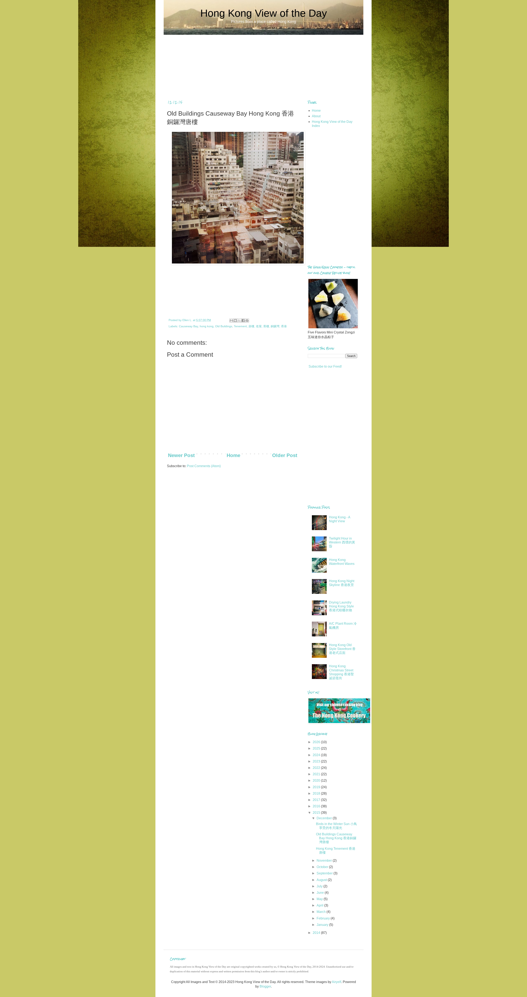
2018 (317, 793)
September (325, 873)
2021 (317, 774)
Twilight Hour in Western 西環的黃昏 (342, 542)
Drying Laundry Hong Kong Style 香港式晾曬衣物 (341, 606)
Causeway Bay (188, 326)
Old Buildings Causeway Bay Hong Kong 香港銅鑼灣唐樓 (336, 838)
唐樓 (251, 326)
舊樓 (266, 326)
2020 (317, 780)
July (320, 886)
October (323, 867)
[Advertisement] (263, 63)
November (325, 860)
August (322, 880)
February (324, 918)
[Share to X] (239, 320)
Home (233, 455)
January (323, 924)
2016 (317, 806)
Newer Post (181, 455)
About (316, 116)
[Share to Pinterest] (247, 320)
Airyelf (336, 982)
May (320, 899)
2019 (317, 787)
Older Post (284, 455)
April (320, 905)
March (321, 911)
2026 (317, 742)
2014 (317, 932)
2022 (317, 768)
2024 (317, 755)
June (321, 892)
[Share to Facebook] (243, 320)
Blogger (265, 986)
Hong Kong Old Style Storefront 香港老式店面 (342, 649)
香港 (284, 326)
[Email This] (231, 320)
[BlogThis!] (235, 320)
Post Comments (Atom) (204, 466)
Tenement (240, 326)
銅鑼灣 (275, 326)
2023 (317, 761)
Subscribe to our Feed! (325, 366)
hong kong (206, 326)
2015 (317, 812)
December (325, 818)
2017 (317, 800)
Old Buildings (223, 326)
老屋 (259, 326)
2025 (317, 748)
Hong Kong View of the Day (263, 13)
